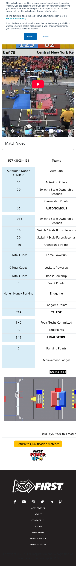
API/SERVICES (38, 508)
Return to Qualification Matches (38, 444)
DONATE (38, 526)
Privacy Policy (16, 18)
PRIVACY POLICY (38, 538)
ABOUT (38, 514)
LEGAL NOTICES (38, 544)
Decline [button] (45, 36)
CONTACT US (38, 520)
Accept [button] (30, 36)
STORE (38, 532)
